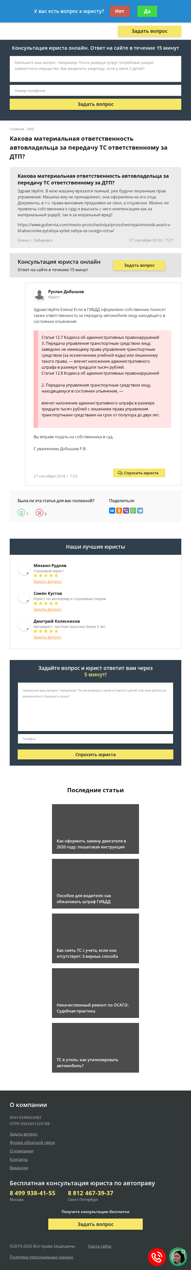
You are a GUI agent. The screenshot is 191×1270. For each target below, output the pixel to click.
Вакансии (19, 1168)
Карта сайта (99, 1246)
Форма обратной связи (32, 1142)
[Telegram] (140, 511)
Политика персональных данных (41, 1257)
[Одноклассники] (119, 511)
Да (147, 11)
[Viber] (126, 511)
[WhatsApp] (133, 511)
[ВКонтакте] (112, 511)
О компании (21, 1151)
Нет (119, 11)
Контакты (19, 1159)
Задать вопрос (150, 31)
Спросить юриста (141, 472)
